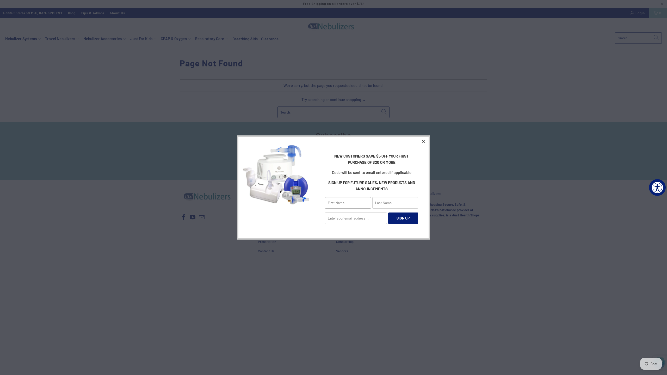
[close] (424, 141)
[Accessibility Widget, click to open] (657, 187)
